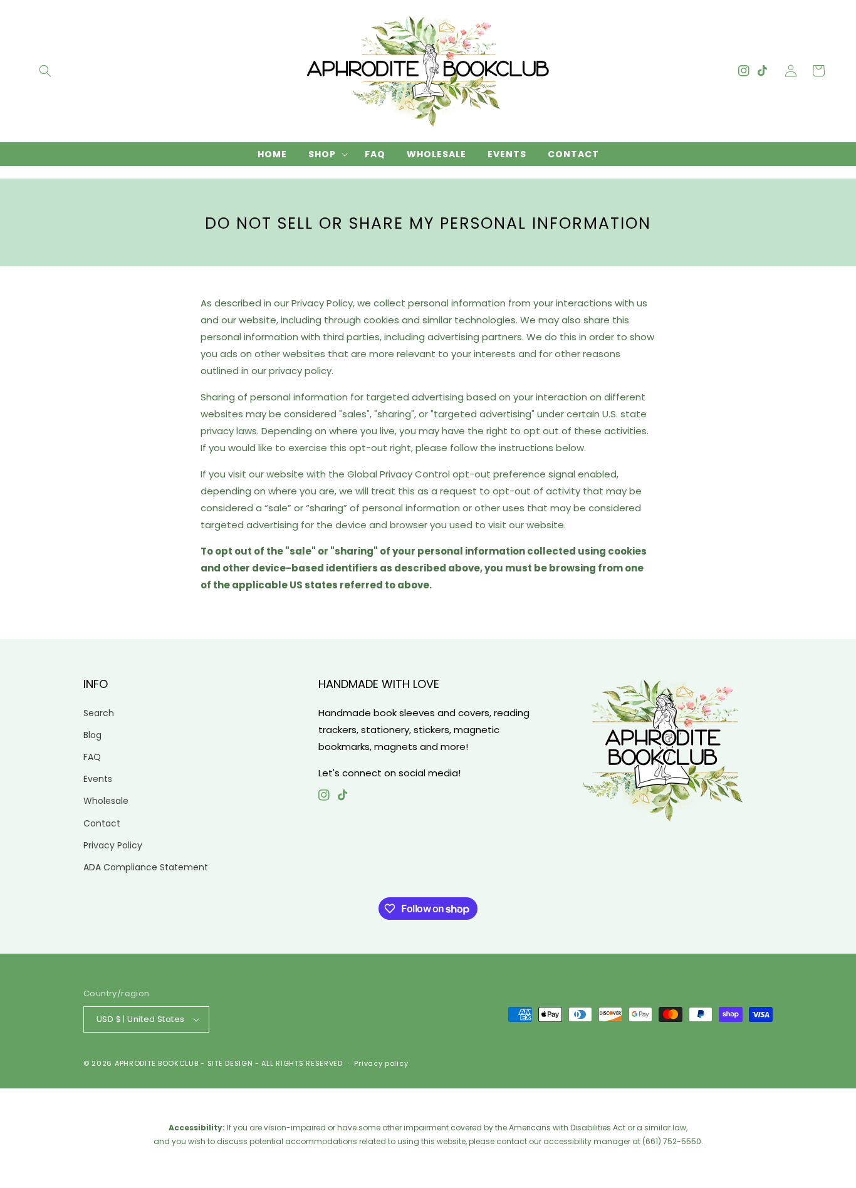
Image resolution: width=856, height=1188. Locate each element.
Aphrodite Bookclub (157, 1063)
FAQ (92, 757)
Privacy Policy (112, 845)
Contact (101, 823)
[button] (45, 71)
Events (97, 779)
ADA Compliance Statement (145, 867)
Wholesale (105, 801)
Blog (92, 735)
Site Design (230, 1063)
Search (98, 713)
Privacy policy (381, 1063)
